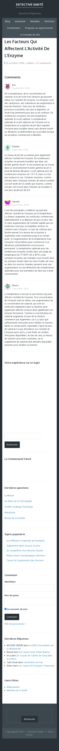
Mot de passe (12, 595)
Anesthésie (10, 512)
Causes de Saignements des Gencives (25, 560)
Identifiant (10, 581)
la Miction (9, 495)
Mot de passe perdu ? (15, 624)
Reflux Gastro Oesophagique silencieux (26, 555)
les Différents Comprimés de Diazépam (26, 540)
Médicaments (13, 687)
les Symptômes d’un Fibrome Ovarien (25, 550)
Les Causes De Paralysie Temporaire (36, 665)
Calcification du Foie (33, 662)
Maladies (35, 21)
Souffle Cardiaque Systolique (19, 506)
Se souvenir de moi (17, 609)
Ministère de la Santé (17, 690)
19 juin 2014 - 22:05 (20, 149)
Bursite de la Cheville (15, 518)
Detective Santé (29, 4)
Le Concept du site (30, 34)
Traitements (13, 28)
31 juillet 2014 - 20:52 (21, 88)
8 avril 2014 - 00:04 (20, 205)
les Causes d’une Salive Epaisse (34, 652)
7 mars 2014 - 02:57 (20, 288)
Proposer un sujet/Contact (39, 28)
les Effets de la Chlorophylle (18, 501)
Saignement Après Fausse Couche (23, 545)
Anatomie (20, 21)
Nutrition (50, 21)
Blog (7, 21)
